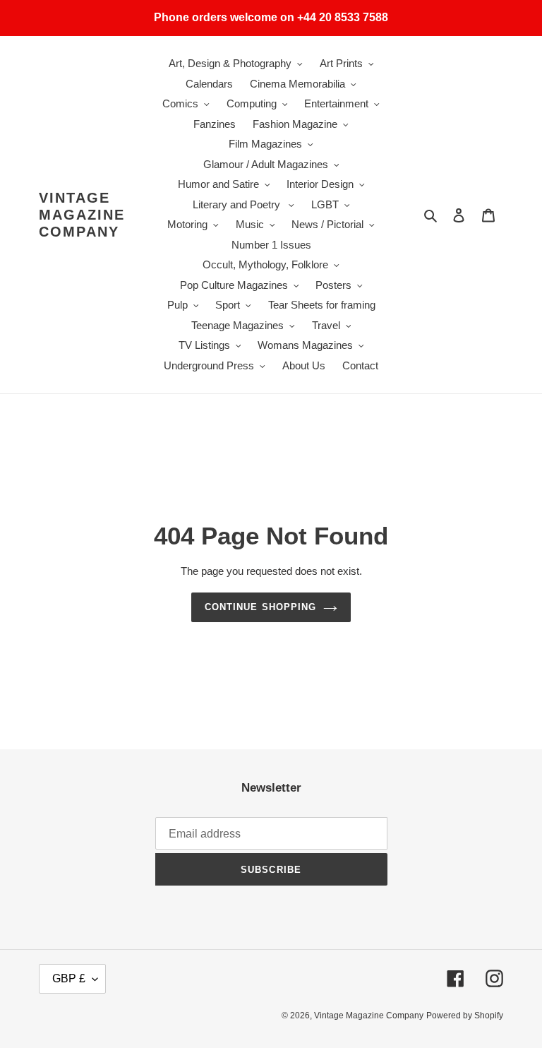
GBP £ (68, 978)
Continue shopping (260, 607)
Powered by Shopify (464, 1015)
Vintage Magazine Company (82, 214)
